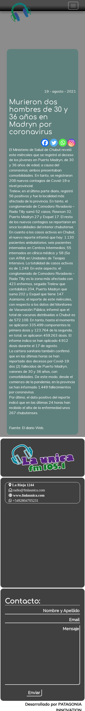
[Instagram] (71, 143)
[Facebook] (45, 143)
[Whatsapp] (63, 143)
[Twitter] (54, 143)
